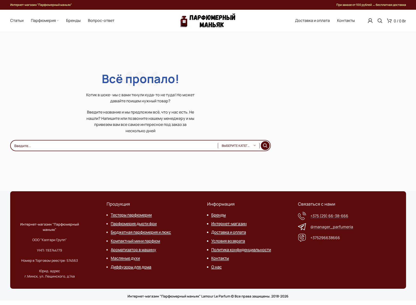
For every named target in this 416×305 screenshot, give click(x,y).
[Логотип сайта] (208, 20)
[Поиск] (380, 21)
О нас (216, 267)
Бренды (218, 215)
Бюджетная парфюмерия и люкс (141, 232)
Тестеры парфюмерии (131, 215)
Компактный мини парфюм (135, 241)
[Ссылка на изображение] (50, 206)
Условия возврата (228, 241)
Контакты (220, 258)
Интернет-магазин (229, 223)
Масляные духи (125, 258)
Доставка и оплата (228, 232)
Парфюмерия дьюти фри (134, 223)
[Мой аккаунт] (370, 21)
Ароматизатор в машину (133, 249)
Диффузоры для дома (131, 267)
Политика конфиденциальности (241, 249)
